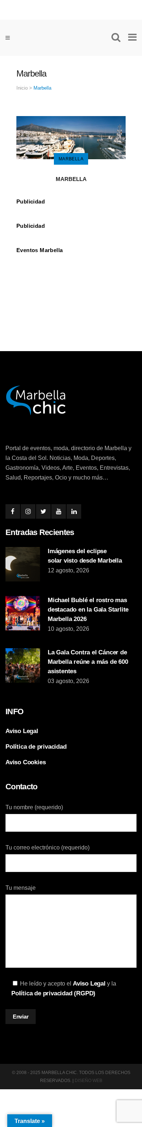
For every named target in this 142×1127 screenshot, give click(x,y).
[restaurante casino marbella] (71, 8)
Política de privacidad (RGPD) (53, 993)
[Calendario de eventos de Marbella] (71, 282)
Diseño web (88, 1080)
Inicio (22, 88)
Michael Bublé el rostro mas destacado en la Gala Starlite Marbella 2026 (88, 609)
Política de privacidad (36, 746)
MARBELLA (71, 179)
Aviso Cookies (25, 762)
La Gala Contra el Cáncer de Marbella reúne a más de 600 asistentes (88, 662)
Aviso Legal (21, 731)
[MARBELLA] (71, 137)
